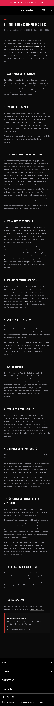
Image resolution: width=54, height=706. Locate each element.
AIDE (4, 662)
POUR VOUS (8, 680)
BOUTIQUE (7, 671)
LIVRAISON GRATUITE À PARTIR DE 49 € (27, 3)
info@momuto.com (31, 301)
